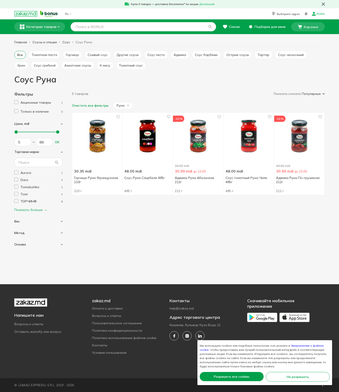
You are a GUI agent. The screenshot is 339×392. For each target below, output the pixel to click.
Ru (66, 13)
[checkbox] (16, 102)
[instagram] (187, 335)
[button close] (323, 4)
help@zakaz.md (182, 308)
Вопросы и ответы (28, 324)
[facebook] (174, 335)
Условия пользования (109, 353)
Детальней (206, 4)
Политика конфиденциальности (117, 330)
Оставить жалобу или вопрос (38, 332)
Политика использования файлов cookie (124, 338)
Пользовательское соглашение (117, 323)
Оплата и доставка (107, 308)
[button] (285, 13)
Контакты (99, 345)
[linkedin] (200, 335)
